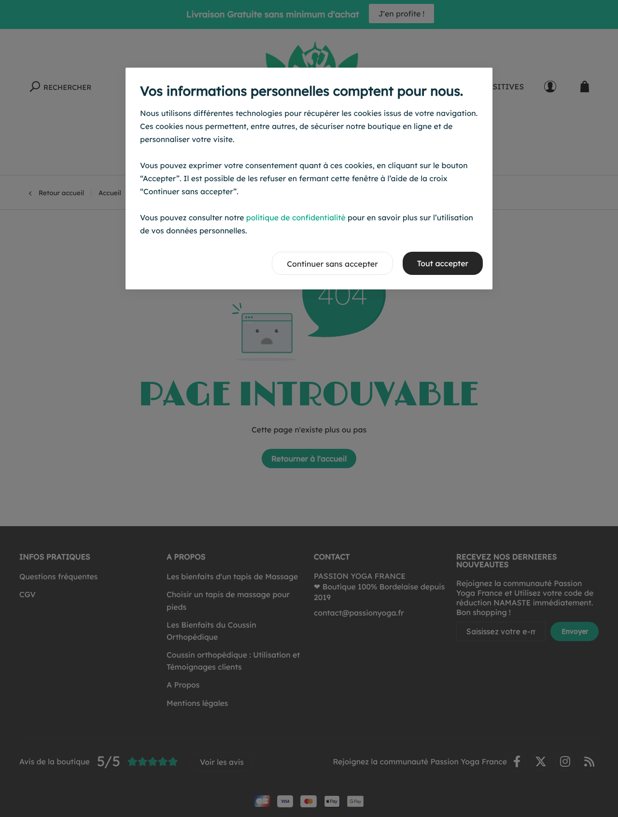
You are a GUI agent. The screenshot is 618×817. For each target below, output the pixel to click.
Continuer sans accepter (332, 264)
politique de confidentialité (296, 217)
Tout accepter (442, 263)
